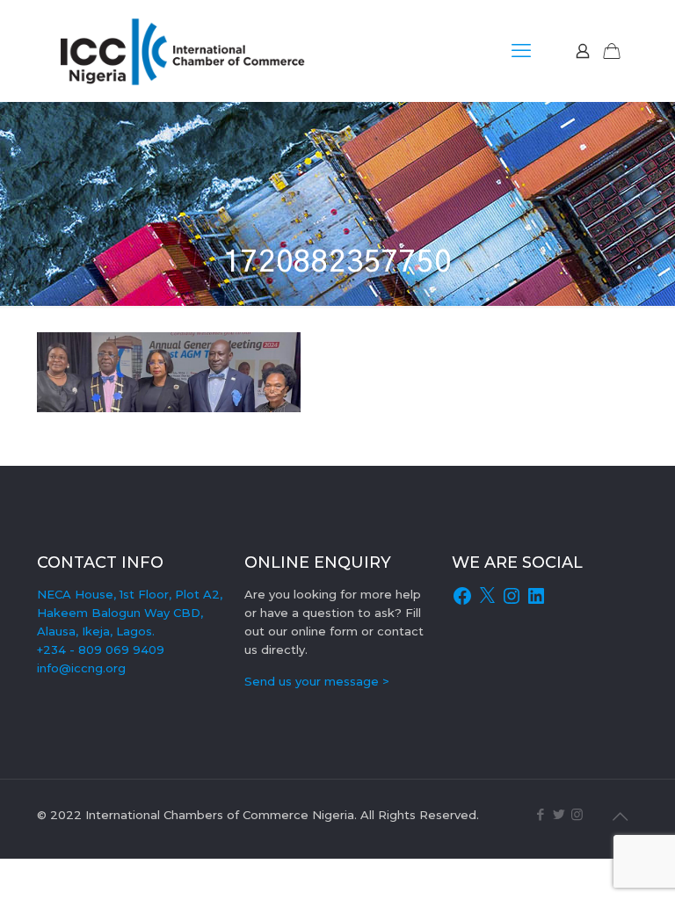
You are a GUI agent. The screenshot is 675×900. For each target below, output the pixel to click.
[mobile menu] (521, 51)
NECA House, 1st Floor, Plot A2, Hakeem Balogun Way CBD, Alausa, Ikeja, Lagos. (129, 612)
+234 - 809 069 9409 (100, 649)
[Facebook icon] (540, 814)
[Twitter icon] (558, 814)
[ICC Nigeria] (189, 50)
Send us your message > (316, 681)
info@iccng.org (81, 668)
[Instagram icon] (577, 814)
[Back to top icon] (619, 816)
